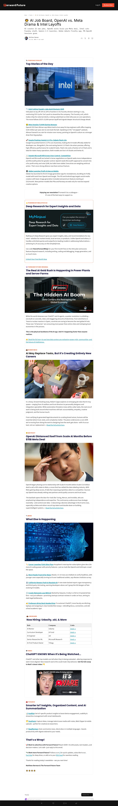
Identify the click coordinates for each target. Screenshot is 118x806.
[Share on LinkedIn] (92, 38)
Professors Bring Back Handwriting (41, 603)
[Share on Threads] (89, 38)
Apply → (73, 629)
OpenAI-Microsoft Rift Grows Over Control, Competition (49, 156)
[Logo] (14, 5)
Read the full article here (55, 425)
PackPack (32, 721)
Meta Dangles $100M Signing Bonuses (42, 124)
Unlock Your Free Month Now (36, 259)
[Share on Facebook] (81, 38)
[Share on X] (85, 38)
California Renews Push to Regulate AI (42, 582)
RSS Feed (59, 755)
